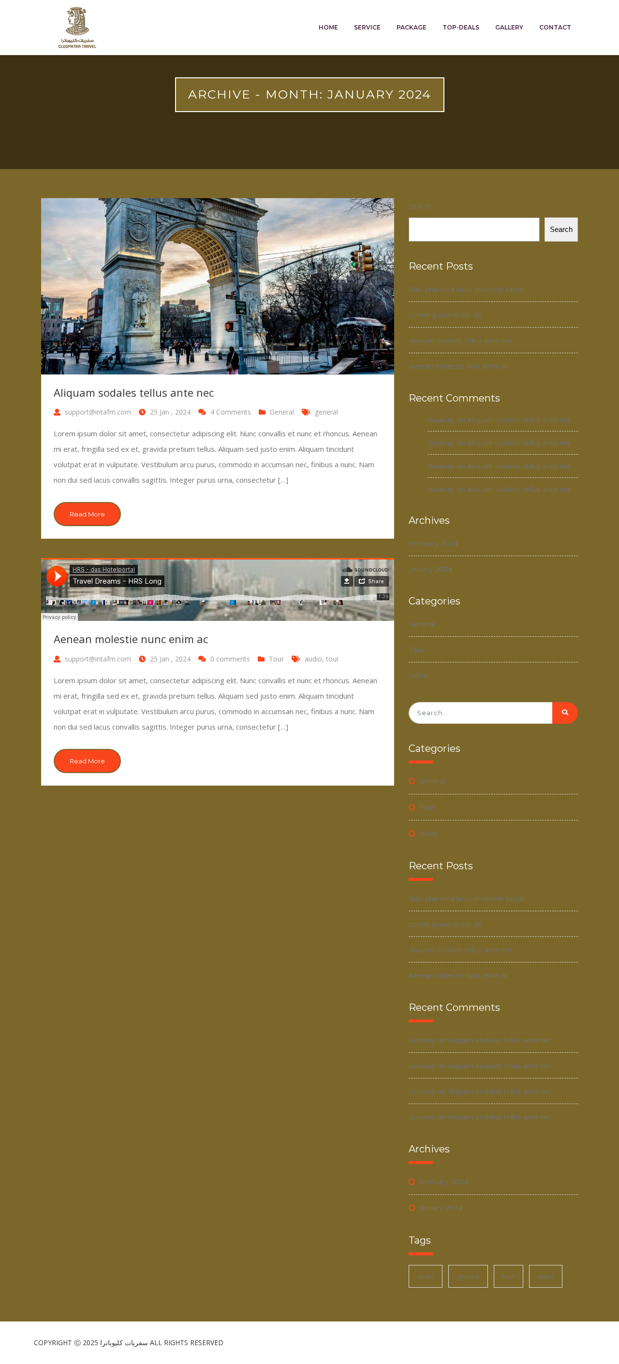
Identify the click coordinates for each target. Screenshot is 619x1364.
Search (420, 206)
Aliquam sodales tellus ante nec (134, 392)
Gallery (509, 27)
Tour (276, 658)
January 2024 (430, 569)
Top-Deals (460, 27)
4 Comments (231, 411)
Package (412, 27)
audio (313, 658)
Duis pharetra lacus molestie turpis (467, 289)
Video (418, 675)
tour (332, 658)
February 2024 (433, 543)
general (326, 411)
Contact (555, 27)
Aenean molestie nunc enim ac (131, 639)
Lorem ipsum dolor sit (445, 314)
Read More (87, 514)
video (545, 1276)
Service (367, 27)
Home (328, 27)
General (282, 411)
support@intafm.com (98, 411)
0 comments (230, 658)
